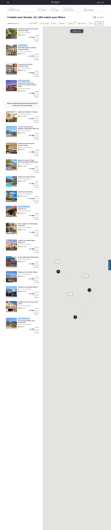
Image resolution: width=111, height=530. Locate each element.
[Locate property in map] (22, 35)
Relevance (13, 23)
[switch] (94, 17)
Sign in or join (100, 2)
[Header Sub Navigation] (8, 2)
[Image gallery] (11, 33)
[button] (70, 294)
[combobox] (22, 9)
